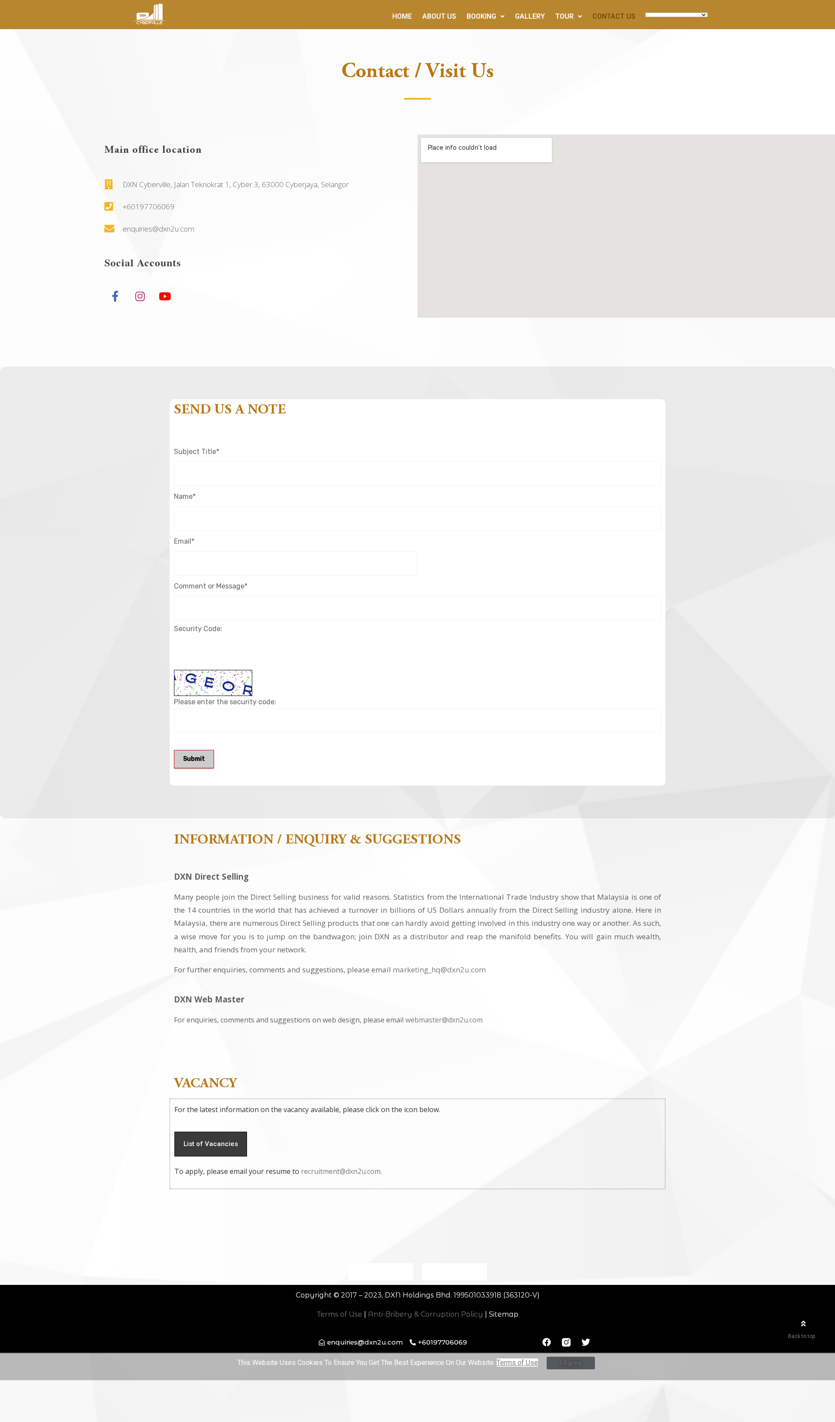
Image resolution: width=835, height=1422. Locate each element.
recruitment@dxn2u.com (341, 1171)
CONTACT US (613, 16)
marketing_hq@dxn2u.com (439, 970)
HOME (402, 16)
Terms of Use (339, 1314)
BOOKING (481, 16)
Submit (194, 759)
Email (184, 541)
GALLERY (530, 16)
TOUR (564, 16)
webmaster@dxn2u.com (444, 1020)
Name (185, 496)
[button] (210, 1144)
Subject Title (196, 451)
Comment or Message (210, 586)
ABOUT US (439, 16)
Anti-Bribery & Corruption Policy (425, 1314)
